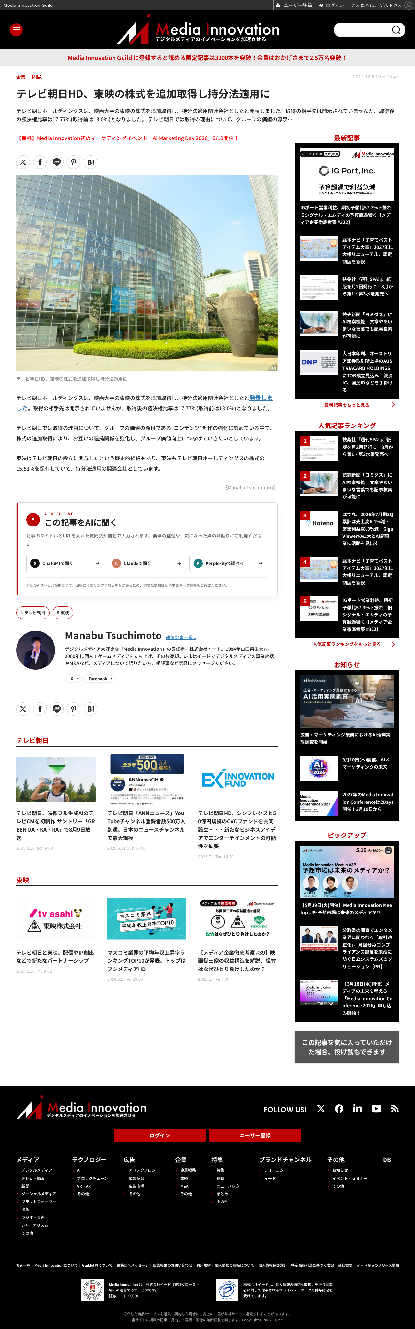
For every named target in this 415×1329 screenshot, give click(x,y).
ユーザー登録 (255, 1135)
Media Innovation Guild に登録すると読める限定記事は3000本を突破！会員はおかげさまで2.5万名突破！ (207, 57)
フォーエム (274, 1170)
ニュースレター (230, 1186)
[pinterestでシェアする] (73, 162)
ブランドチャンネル (285, 1159)
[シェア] (40, 162)
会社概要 (345, 1265)
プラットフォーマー (38, 1201)
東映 (65, 612)
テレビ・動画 (33, 1178)
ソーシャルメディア (38, 1193)
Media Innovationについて (56, 1265)
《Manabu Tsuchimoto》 (250, 487)
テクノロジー (89, 1159)
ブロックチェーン (92, 1178)
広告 (129, 1159)
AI (79, 1170)
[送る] (57, 162)
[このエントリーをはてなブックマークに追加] (90, 162)
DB (387, 1159)
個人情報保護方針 (272, 1265)
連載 (220, 1178)
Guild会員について (97, 1265)
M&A (184, 1186)
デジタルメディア (36, 1170)
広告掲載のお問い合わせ (172, 1265)
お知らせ (340, 1170)
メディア (27, 1159)
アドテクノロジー (144, 1170)
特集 (217, 1159)
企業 (181, 1159)
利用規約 (203, 1265)
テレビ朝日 (34, 612)
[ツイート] (23, 162)
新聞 (25, 1186)
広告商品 (136, 1178)
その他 (27, 1232)
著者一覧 (23, 1265)
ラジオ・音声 (33, 1217)
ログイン (159, 1135)
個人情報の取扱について (234, 1265)
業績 (184, 1178)
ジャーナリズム (34, 1225)
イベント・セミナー (349, 1178)
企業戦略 (188, 1170)
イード (270, 1178)
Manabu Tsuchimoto (113, 635)
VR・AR (84, 1186)
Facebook (98, 678)
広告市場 (136, 1186)
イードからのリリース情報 (378, 1265)
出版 (25, 1209)
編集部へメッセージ (133, 1265)
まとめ (222, 1193)
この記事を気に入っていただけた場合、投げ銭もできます (347, 1046)
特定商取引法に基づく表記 (312, 1265)
